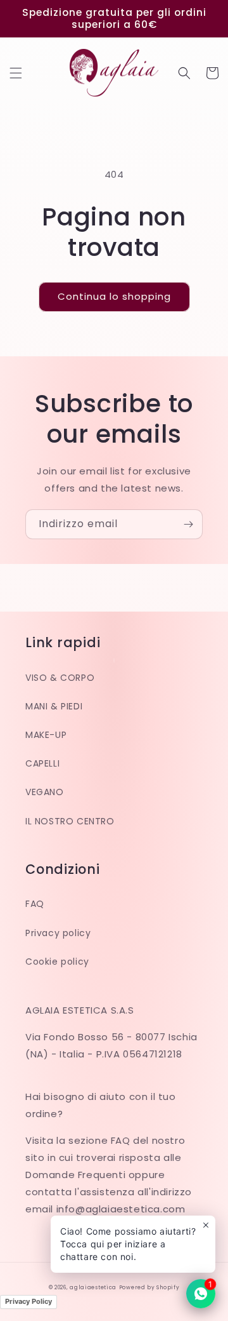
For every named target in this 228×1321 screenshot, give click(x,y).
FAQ (34, 903)
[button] (16, 73)
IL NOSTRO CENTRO (70, 821)
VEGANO (44, 792)
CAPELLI (42, 763)
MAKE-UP (45, 734)
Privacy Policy (28, 1301)
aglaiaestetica (93, 1287)
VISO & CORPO (59, 677)
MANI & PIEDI (53, 706)
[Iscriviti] (188, 524)
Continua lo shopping (114, 296)
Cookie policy (57, 961)
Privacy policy (58, 933)
